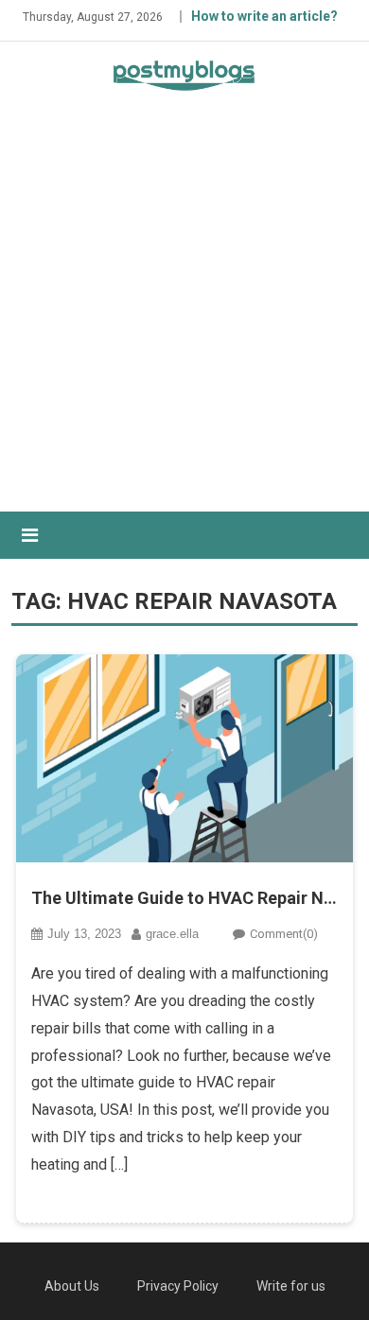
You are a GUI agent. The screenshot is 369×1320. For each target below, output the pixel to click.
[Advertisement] (184, 317)
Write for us (290, 1286)
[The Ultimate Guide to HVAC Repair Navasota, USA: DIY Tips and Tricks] (184, 758)
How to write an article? (264, 16)
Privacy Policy (178, 1286)
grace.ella (172, 934)
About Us (71, 1286)
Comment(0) (284, 934)
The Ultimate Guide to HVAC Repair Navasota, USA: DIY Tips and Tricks (184, 898)
